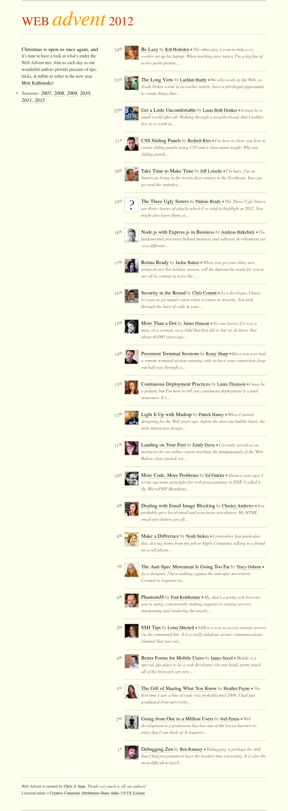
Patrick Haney (211, 414)
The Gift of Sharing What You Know (179, 688)
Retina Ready (155, 262)
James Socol (222, 658)
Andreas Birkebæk (238, 232)
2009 (72, 93)
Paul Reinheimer (185, 597)
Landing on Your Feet (163, 444)
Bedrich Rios (199, 140)
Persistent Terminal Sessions (170, 353)
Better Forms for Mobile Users (172, 657)
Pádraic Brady (208, 201)
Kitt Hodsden (177, 49)
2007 (46, 93)
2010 (85, 93)
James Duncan (196, 323)
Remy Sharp (217, 353)
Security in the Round (163, 292)
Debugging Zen (157, 748)
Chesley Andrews (238, 505)
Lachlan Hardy (193, 79)
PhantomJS (152, 596)
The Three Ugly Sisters (165, 201)
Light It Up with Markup (166, 414)
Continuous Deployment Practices (175, 383)
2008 (59, 93)
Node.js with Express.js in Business (177, 231)
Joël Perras (229, 718)
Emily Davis (204, 445)
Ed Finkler (214, 475)
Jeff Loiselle (211, 171)
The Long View (157, 79)
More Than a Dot (159, 323)
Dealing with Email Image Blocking (178, 505)
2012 (40, 100)
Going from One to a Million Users (177, 718)
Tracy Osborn (249, 566)
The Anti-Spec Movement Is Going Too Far (185, 566)
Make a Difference (160, 535)
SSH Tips (151, 627)
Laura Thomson (231, 384)
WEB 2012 (78, 20)
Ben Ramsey (191, 749)
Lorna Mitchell (181, 627)
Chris (68, 786)
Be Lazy (149, 49)
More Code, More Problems (170, 475)
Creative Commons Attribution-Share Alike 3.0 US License (97, 793)
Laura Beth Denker (220, 110)
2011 (27, 100)
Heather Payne (237, 688)
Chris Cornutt (204, 293)
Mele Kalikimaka (37, 83)
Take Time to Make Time (167, 170)
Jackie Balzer (187, 262)
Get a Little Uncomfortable (168, 109)
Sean (81, 786)
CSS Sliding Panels (161, 140)
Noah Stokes (197, 536)
